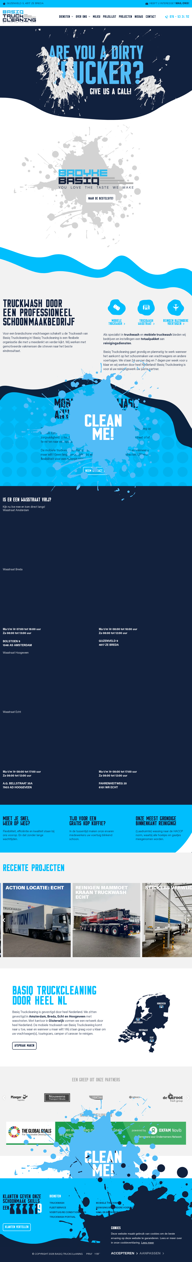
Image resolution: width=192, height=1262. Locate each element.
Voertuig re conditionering (68, 1212)
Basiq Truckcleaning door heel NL (54, 995)
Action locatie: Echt (35, 888)
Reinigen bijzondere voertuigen (175, 322)
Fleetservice (58, 1208)
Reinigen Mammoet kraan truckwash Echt (101, 893)
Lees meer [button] (147, 1242)
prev (4, 920)
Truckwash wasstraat (145, 322)
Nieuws (139, 16)
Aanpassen (150, 1253)
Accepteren (122, 1253)
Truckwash (57, 1203)
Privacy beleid (95, 1254)
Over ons (82, 16)
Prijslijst (109, 16)
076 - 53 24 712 (151, 1203)
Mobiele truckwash (115, 322)
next (188, 920)
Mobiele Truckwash (109, 1203)
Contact (151, 16)
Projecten (125, 16)
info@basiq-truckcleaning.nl (162, 1208)
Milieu (96, 16)
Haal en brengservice (109, 1212)
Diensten (65, 16)
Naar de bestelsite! (100, 198)
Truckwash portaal (63, 1217)
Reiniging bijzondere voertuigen (117, 1208)
